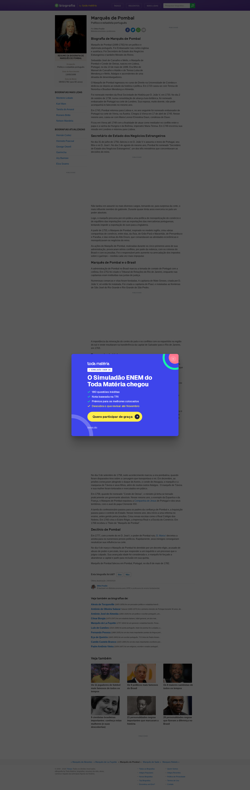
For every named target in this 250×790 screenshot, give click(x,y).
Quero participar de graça (113, 417)
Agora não (92, 427)
